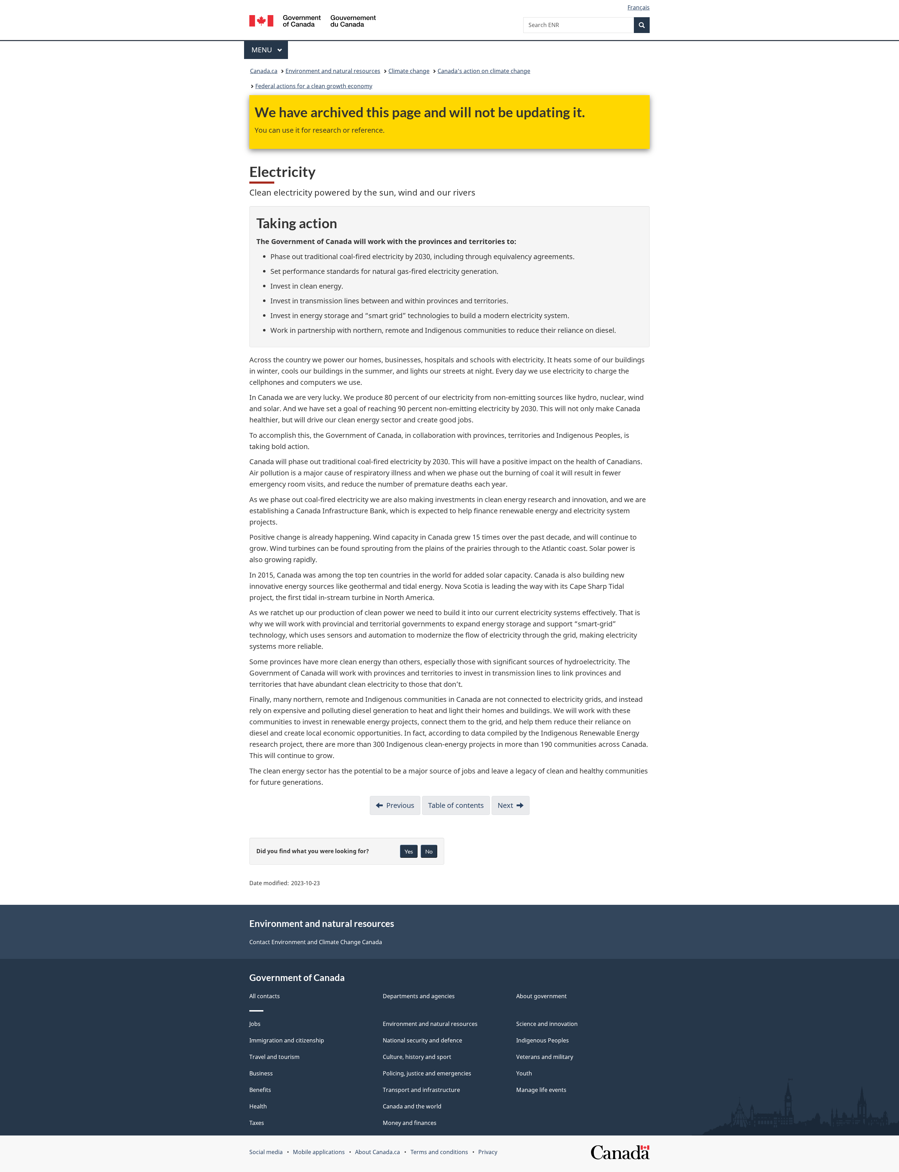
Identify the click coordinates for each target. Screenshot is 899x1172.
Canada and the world (412, 1106)
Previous (400, 805)
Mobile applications (319, 1152)
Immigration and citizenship (286, 1040)
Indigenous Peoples (542, 1040)
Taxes (256, 1123)
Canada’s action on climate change (484, 71)
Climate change (408, 71)
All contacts (264, 996)
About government (541, 996)
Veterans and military (544, 1057)
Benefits (260, 1090)
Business (261, 1073)
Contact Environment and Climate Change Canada (315, 942)
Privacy (487, 1152)
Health (258, 1106)
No (429, 851)
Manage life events (541, 1090)
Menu (262, 49)
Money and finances (410, 1123)
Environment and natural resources (333, 71)
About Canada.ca (377, 1152)
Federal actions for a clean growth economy (313, 86)
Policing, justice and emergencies (427, 1073)
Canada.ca (263, 71)
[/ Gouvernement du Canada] (312, 22)
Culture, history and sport (417, 1057)
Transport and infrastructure (421, 1090)
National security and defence (422, 1040)
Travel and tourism (274, 1057)
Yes (409, 851)
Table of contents (456, 805)
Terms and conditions (439, 1152)
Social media (266, 1152)
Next (505, 805)
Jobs (255, 1024)
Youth (524, 1073)
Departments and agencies (419, 996)
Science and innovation (547, 1024)
